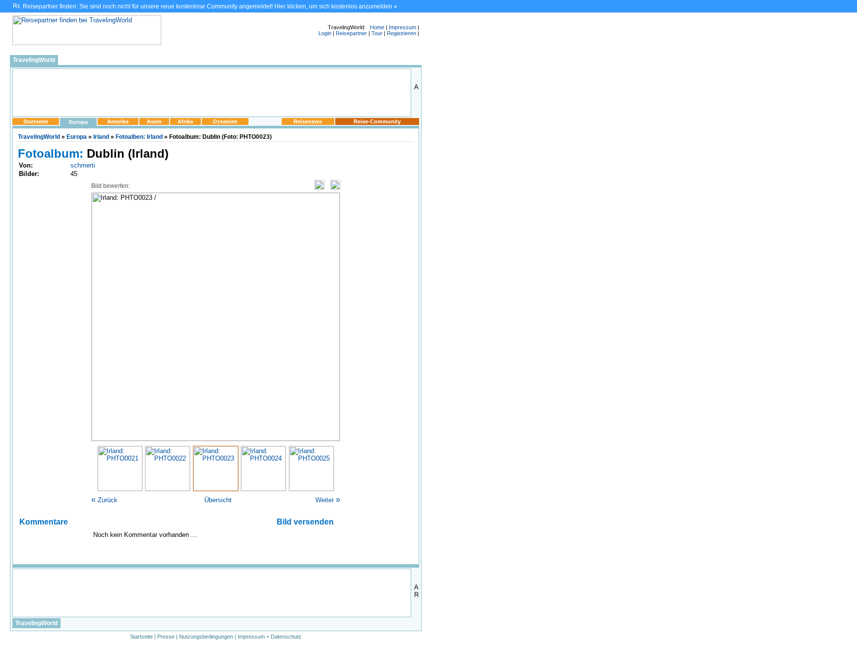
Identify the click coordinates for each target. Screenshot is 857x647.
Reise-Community (377, 121)
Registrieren (401, 33)
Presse (166, 637)
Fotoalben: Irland (139, 136)
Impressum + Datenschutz (270, 637)
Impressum (402, 27)
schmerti (82, 165)
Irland (101, 136)
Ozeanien (225, 121)
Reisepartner (351, 33)
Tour (376, 33)
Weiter (327, 500)
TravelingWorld (34, 60)
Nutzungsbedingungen (206, 637)
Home (377, 27)
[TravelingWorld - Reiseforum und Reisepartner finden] (86, 43)
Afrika (185, 121)
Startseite (35, 121)
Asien (154, 121)
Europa (78, 122)
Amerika (117, 121)
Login (324, 33)
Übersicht (218, 500)
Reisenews (308, 121)
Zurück (104, 500)
